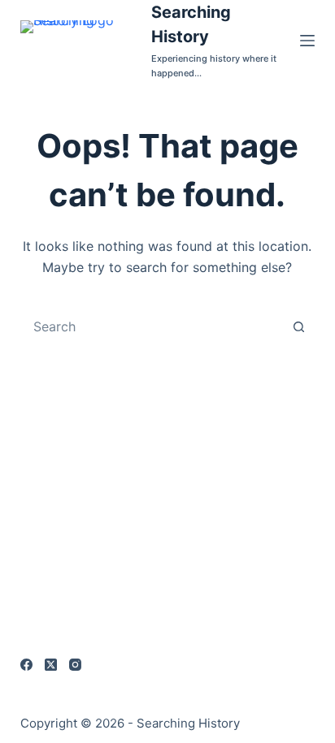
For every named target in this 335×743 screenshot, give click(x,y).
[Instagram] (75, 665)
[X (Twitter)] (51, 665)
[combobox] (152, 326)
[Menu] (307, 40)
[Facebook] (26, 665)
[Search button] (298, 326)
